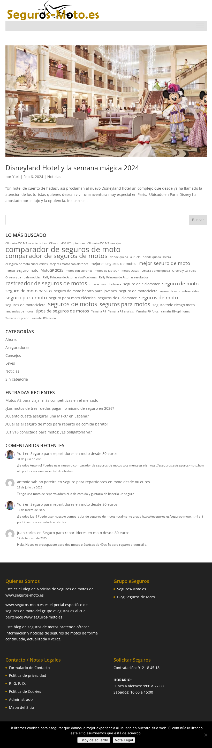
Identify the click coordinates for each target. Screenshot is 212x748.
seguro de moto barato (28, 291)
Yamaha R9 (98, 311)
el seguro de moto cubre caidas (26, 264)
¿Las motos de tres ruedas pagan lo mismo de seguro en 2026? (59, 408)
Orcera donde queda (156, 270)
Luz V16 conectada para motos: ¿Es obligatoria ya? (48, 432)
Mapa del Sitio (21, 707)
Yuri (15, 176)
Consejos (13, 355)
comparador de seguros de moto (62, 249)
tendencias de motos (19, 311)
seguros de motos (72, 304)
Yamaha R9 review (44, 318)
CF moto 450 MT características (26, 243)
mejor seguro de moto (164, 263)
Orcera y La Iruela (184, 270)
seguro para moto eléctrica (72, 297)
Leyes (10, 363)
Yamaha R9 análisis (121, 311)
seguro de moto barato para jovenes (85, 290)
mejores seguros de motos (113, 263)
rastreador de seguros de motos (46, 283)
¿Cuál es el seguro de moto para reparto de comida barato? (56, 424)
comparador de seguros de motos (56, 256)
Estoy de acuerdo (93, 740)
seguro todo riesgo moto (174, 304)
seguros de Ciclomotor (117, 297)
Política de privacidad (27, 675)
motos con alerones (79, 270)
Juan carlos (26, 532)
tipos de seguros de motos (62, 311)
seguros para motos (125, 304)
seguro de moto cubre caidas (179, 291)
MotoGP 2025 (52, 270)
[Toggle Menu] (200, 25)
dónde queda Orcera (157, 257)
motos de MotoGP (107, 270)
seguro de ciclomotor (141, 283)
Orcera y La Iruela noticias (23, 277)
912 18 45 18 (149, 667)
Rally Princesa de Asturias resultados (123, 277)
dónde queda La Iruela (125, 257)
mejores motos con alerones (69, 264)
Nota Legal (124, 740)
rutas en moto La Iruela (105, 284)
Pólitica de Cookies (25, 691)
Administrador (21, 699)
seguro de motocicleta (138, 290)
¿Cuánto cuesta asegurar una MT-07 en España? (47, 416)
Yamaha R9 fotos (147, 311)
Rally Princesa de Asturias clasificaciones (70, 277)
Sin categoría (16, 379)
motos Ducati (130, 270)
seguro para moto (26, 298)
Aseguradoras (17, 347)
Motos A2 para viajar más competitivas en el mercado (51, 400)
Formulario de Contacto (29, 667)
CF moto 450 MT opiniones (67, 243)
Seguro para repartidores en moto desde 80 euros (74, 453)
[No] (205, 734)
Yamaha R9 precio (17, 318)
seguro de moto (180, 284)
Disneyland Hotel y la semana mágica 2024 (72, 167)
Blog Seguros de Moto (136, 596)
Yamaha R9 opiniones (175, 311)
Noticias (54, 176)
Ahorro (11, 339)
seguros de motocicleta (25, 304)
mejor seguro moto (21, 270)
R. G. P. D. (17, 683)
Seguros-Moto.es (131, 588)
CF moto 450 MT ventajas (104, 243)
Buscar (198, 219)
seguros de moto (158, 298)
